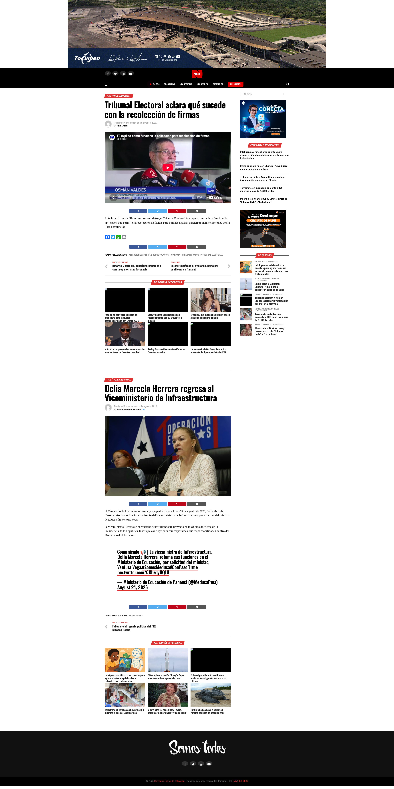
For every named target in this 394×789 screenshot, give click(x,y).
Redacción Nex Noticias (129, 409)
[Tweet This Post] (157, 211)
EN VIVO (155, 84)
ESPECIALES (218, 84)
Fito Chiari (122, 125)
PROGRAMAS (169, 84)
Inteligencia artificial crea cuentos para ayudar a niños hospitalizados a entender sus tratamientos (264, 155)
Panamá (176, 255)
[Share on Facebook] (138, 211)
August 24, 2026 (132, 587)
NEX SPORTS (202, 84)
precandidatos (191, 255)
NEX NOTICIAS (186, 84)
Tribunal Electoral (212, 255)
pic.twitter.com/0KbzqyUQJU (143, 572)
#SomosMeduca (156, 567)
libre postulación (159, 255)
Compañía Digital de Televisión (169, 781)
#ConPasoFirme (184, 567)
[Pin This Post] (177, 211)
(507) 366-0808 (240, 781)
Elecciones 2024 (138, 255)
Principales (136, 616)
